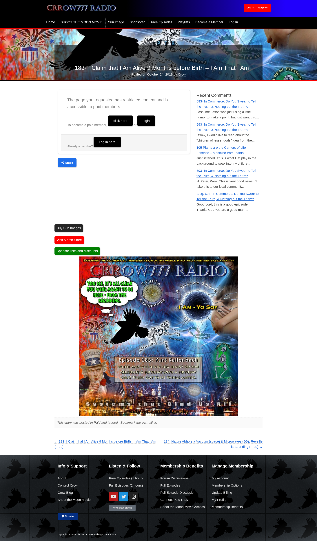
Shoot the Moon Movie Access (182, 507)
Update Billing (222, 492)
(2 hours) (136, 485)
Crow (182, 74)
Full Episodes (119, 485)
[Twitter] (123, 496)
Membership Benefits (227, 507)
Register (263, 7)
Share (69, 162)
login (146, 121)
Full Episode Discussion (177, 492)
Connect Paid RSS (174, 500)
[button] (68, 516)
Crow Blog (65, 492)
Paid (97, 422)
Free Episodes (161, 22)
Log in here (107, 142)
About (62, 478)
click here (120, 121)
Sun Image (116, 22)
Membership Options (227, 485)
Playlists (184, 22)
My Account (220, 478)
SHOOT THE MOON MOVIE (82, 22)
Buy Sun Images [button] (69, 228)
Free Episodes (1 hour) (126, 478)
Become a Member (209, 22)
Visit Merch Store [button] (69, 240)
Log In (250, 7)
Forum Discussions (174, 478)
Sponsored (137, 22)
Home (50, 22)
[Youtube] (113, 496)
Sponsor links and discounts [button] (77, 251)
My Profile (219, 500)
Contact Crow (68, 485)
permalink (149, 422)
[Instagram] (133, 496)
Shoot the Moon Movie (74, 500)
